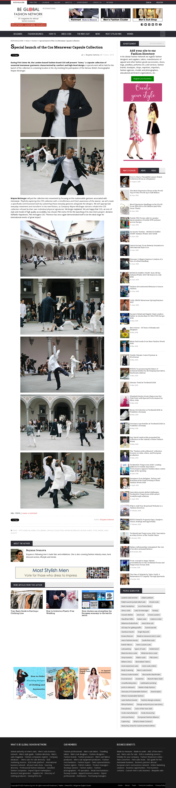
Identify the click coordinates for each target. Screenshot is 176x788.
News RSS (68, 785)
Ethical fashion (127, 704)
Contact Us (97, 2)
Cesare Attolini (127, 615)
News (97, 33)
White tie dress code (149, 653)
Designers (18, 33)
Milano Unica (126, 662)
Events (34, 41)
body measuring (147, 713)
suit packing (126, 649)
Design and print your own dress (150, 704)
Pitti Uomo (154, 657)
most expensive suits (129, 666)
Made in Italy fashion (147, 687)
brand (43, 530)
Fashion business (35, 33)
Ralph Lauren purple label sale (133, 602)
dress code (125, 610)
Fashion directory (42, 754)
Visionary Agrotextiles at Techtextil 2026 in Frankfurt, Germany (147, 424)
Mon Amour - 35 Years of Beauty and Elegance (144, 329)
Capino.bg (125, 721)
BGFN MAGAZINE (17, 41)
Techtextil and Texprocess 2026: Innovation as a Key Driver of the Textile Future (147, 534)
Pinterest (149, 24)
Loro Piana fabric (145, 606)
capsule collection (55, 530)
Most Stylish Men (113, 33)
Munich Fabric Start (155, 679)
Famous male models (129, 674)
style (95, 530)
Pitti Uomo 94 (24, 530)
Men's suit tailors (91, 751)
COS (38, 530)
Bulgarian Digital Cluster (82, 785)
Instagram (156, 24)
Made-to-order (140, 751)
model (101, 530)
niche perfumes (127, 717)
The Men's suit (83, 33)
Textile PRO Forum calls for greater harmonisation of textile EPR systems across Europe (145, 220)
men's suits (32, 751)
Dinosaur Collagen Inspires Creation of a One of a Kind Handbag (146, 260)
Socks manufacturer (129, 713)
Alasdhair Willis (127, 619)
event (89, 530)
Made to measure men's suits (148, 636)
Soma (33, 530)
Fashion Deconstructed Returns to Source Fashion (146, 287)
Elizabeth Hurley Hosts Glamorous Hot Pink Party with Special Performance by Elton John (146, 398)
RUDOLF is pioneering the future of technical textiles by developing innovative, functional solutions (147, 371)
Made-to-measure (124, 751)
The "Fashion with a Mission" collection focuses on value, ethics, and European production (146, 453)
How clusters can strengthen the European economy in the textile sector (97, 613)
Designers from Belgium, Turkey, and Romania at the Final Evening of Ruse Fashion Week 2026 (145, 480)
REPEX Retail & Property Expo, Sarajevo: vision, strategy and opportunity (146, 520)
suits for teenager (141, 610)
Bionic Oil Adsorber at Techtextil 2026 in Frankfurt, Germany (146, 411)
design (83, 530)
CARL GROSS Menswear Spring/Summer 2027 (146, 301)
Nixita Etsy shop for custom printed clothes (138, 726)
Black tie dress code (129, 653)
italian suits (141, 619)
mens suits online (149, 666)
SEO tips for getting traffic (131, 627)
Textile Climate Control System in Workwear (143, 356)
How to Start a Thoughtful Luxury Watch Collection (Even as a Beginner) (146, 178)
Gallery (57, 2)
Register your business (142, 78)
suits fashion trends (129, 700)
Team (134, 785)
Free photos (126, 708)
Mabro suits (141, 657)
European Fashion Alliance (148, 717)
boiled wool (154, 649)
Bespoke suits (157, 770)
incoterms (140, 679)
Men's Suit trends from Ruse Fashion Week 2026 (147, 342)
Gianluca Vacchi (127, 632)
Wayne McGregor (72, 530)
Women (130, 33)
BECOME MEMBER (156, 43)
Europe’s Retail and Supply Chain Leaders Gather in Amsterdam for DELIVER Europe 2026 (147, 316)
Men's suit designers (79, 754)
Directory (33, 2)
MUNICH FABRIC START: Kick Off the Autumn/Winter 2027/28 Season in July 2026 (145, 275)
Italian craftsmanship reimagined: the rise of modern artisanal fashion (147, 548)
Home (120, 785)
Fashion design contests (150, 700)
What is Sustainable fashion (132, 696)
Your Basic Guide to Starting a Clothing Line (24, 612)
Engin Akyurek (143, 632)
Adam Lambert (147, 597)
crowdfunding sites (128, 683)
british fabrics (126, 644)
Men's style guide (26, 754)
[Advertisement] (62, 638)
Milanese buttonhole (129, 623)
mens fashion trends (129, 640)
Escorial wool (126, 679)
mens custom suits (143, 644)
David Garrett (150, 627)
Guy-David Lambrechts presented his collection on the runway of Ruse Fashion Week (146, 439)
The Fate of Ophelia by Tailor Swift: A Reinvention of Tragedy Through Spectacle (147, 575)
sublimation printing (148, 683)
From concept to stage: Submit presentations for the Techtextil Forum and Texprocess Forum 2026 (147, 563)
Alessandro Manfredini (151, 674)
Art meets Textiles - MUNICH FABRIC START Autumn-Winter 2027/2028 (145, 233)
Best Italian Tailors (143, 662)
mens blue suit (147, 623)
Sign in (148, 2)
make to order (156, 619)
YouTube (160, 24)
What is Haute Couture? (142, 721)
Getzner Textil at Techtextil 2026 (143, 382)
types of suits (140, 649)
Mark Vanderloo (127, 606)
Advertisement (82, 2)
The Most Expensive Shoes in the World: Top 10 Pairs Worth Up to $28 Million (146, 191)
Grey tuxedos (126, 657)
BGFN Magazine (18, 2)
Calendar (45, 2)
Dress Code (66, 33)
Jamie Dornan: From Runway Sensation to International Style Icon (147, 246)
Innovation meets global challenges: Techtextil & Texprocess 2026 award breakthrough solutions (144, 494)
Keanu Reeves (127, 636)
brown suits (154, 602)
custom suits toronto (129, 597)
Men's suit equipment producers (87, 759)
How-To (52, 33)
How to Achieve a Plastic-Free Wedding (60, 612)
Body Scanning (127, 670)
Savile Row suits (148, 640)
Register (159, 2)
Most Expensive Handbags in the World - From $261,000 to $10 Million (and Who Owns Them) (146, 206)
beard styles (156, 691)
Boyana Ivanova (92, 55)
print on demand (128, 687)
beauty (155, 610)
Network (109, 2)
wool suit (140, 615)
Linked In (153, 24)
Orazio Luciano (154, 615)
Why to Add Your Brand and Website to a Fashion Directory (146, 507)
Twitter (145, 24)
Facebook (142, 24)
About (127, 785)
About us (68, 2)
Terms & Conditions (146, 785)
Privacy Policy (160, 785)
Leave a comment (29, 513)
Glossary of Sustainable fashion (134, 691)
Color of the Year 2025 (143, 708)
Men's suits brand (144, 670)
